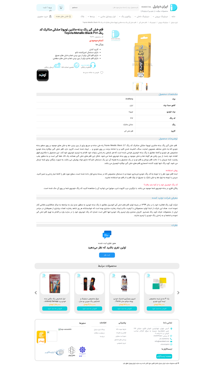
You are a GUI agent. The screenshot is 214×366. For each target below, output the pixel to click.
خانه (173, 16)
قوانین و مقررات (121, 333)
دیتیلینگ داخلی (143, 16)
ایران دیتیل (132, 363)
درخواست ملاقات (99, 333)
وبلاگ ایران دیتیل (99, 329)
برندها (92, 16)
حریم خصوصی (121, 343)
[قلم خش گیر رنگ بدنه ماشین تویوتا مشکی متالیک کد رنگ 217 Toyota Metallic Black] (142, 54)
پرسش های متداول (120, 340)
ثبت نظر (107, 255)
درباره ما (102, 336)
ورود (50, 7)
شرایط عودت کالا (121, 329)
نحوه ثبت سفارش (121, 336)
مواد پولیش (78, 159)
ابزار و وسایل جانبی (108, 16)
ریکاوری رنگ (126, 16)
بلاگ (82, 16)
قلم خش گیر (172, 145)
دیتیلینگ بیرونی (161, 16)
